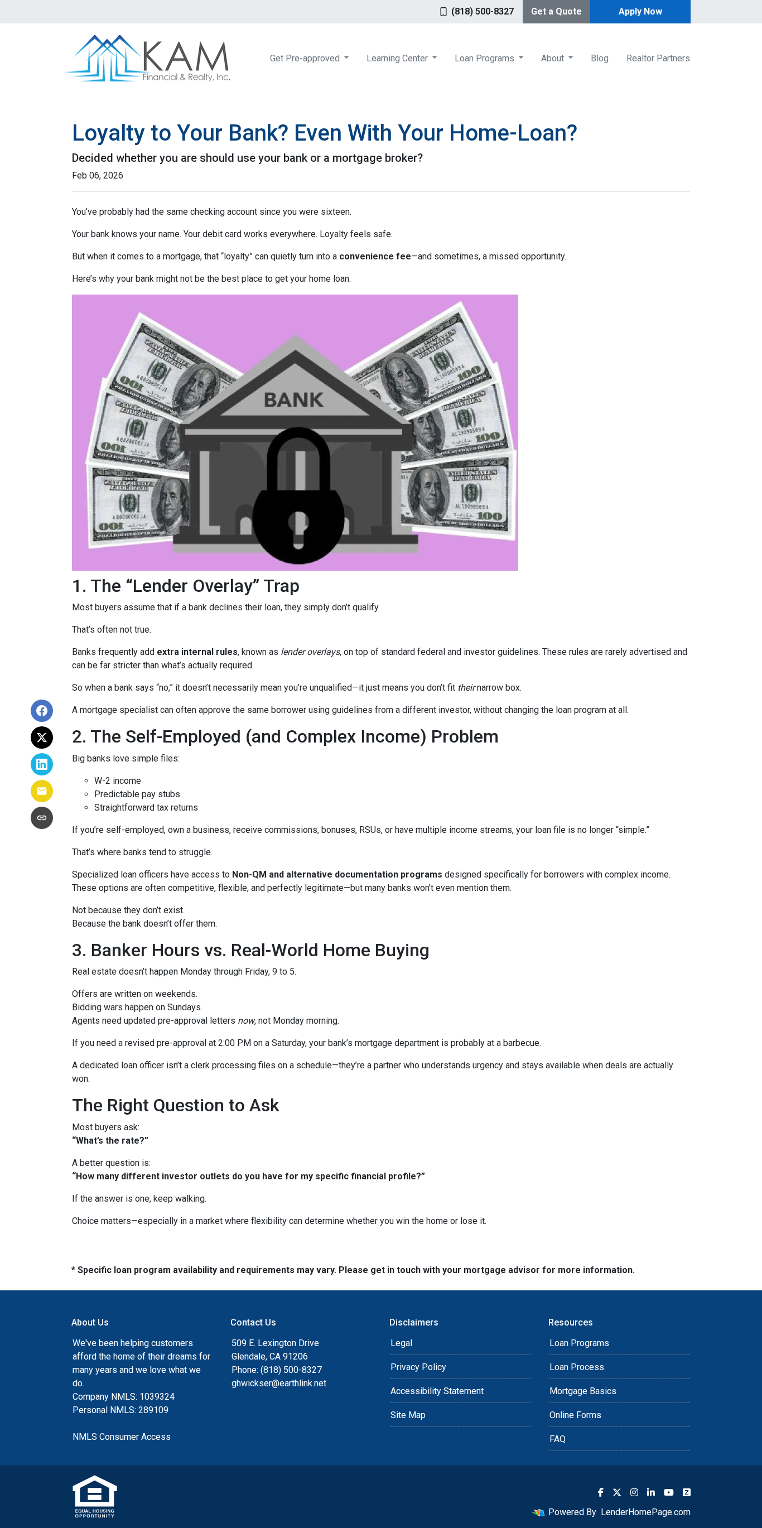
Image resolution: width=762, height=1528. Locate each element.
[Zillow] (687, 1492)
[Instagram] (634, 1492)
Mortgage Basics (582, 1391)
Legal (401, 1343)
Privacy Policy (418, 1367)
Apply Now (640, 11)
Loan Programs (486, 58)
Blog (600, 58)
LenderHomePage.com (646, 1512)
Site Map (408, 1415)
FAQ (557, 1439)
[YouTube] (669, 1492)
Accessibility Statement (437, 1391)
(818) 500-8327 (482, 11)
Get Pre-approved (306, 58)
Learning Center (398, 58)
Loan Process (576, 1367)
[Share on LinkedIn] (42, 764)
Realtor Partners (658, 58)
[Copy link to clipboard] (42, 818)
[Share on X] (42, 737)
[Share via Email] (42, 791)
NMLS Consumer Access (122, 1436)
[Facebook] (601, 1492)
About (553, 58)
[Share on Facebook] (42, 711)
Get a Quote (556, 11)
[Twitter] (617, 1492)
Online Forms (575, 1415)
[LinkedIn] (651, 1492)
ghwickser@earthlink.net (279, 1383)
